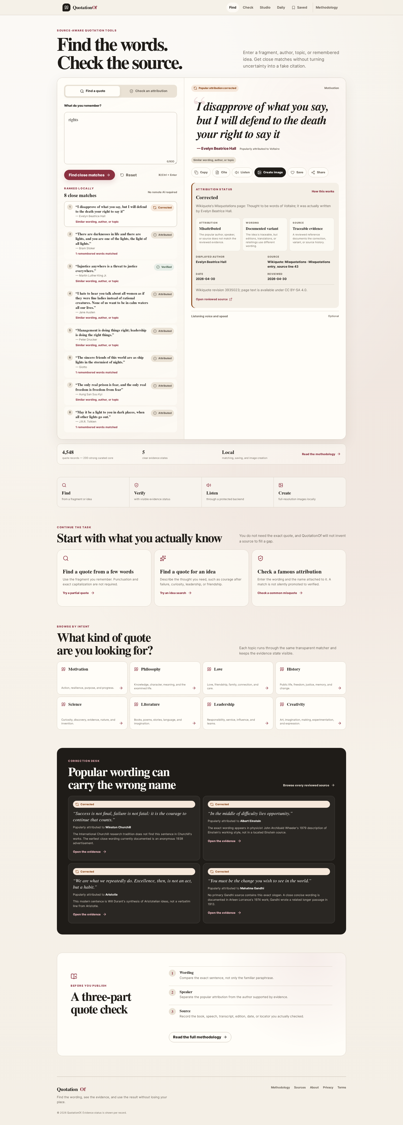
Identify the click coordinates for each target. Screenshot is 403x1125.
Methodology (327, 7)
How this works (323, 191)
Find (232, 7)
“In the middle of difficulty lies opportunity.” (250, 813)
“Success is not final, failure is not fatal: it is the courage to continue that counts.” (129, 816)
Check (248, 7)
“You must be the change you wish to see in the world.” (259, 880)
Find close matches (86, 175)
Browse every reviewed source (306, 785)
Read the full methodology (197, 1037)
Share (321, 172)
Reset (131, 175)
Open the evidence (87, 851)
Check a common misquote (277, 593)
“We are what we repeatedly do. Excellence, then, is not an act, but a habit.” (132, 883)
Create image (273, 172)
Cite (224, 172)
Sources (300, 1087)
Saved (302, 7)
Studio (265, 7)
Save (299, 172)
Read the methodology (318, 454)
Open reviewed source (212, 299)
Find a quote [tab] (95, 91)
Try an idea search (173, 593)
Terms (341, 1087)
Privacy (328, 1087)
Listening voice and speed (265, 316)
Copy (204, 172)
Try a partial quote (76, 593)
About (314, 1087)
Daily (281, 7)
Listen (245, 172)
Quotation (71, 1089)
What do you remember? (82, 105)
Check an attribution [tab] (151, 91)
